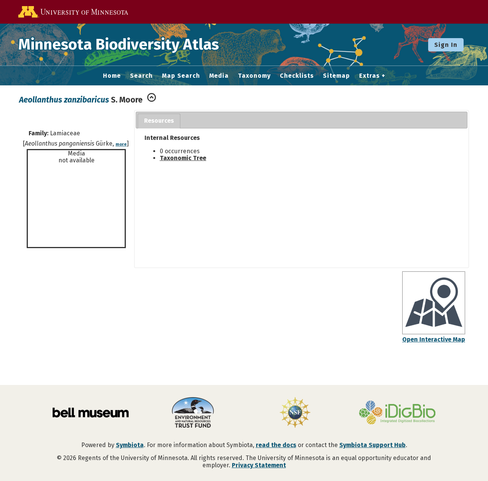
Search (141, 75)
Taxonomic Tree (183, 158)
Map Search (181, 75)
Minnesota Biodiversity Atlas (118, 44)
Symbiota (130, 445)
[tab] (159, 121)
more (121, 144)
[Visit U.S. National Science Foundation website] (295, 413)
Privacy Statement (259, 465)
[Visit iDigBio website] (397, 413)
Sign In (446, 44)
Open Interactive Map (433, 339)
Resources (159, 120)
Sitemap (336, 75)
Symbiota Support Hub (372, 445)
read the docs (276, 445)
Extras (369, 75)
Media (219, 75)
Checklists (297, 75)
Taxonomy (254, 75)
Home (112, 75)
